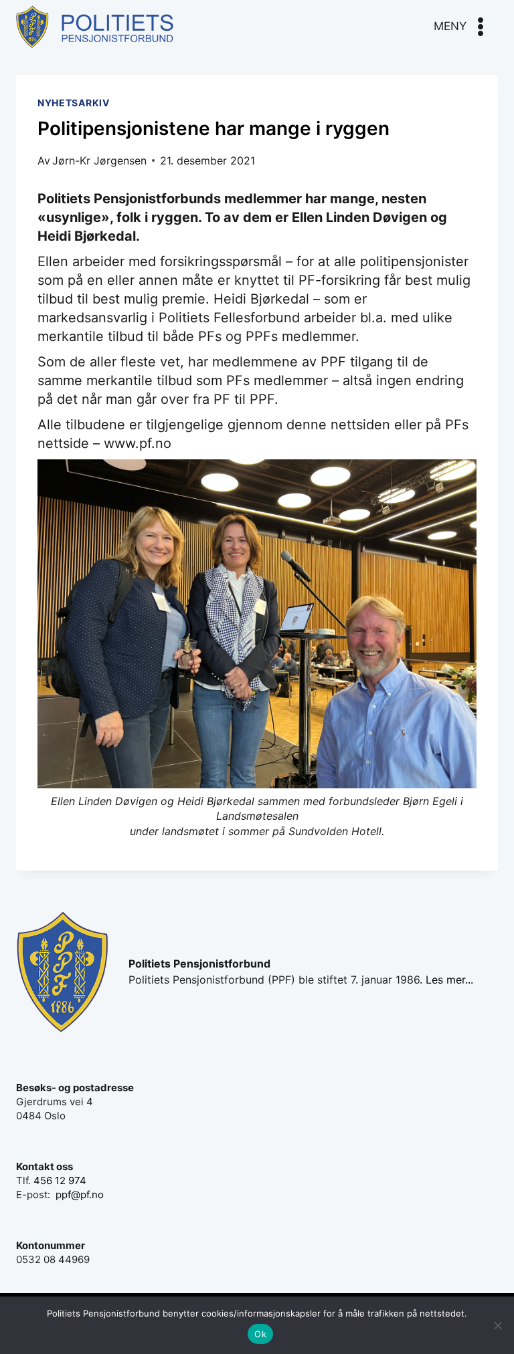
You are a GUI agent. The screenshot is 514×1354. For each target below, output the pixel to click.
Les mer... (449, 979)
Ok (260, 1334)
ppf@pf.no (80, 1194)
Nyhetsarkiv (73, 102)
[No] (497, 1325)
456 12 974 (59, 1180)
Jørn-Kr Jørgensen (99, 160)
